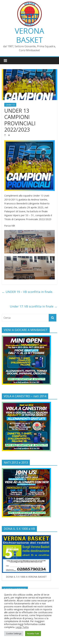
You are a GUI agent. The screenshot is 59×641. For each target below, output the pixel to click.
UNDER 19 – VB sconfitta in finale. (27, 292)
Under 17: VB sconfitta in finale (33, 306)
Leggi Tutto (22, 627)
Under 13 (10, 104)
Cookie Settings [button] (13, 633)
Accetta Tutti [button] (33, 633)
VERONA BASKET (29, 35)
